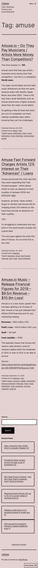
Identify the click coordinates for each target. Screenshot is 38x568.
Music (15, 131)
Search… (5, 417)
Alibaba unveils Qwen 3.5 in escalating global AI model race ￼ (17, 512)
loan (10, 258)
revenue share (29, 136)
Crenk (5, 3)
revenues (27, 386)
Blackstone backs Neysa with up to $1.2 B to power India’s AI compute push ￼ (17, 495)
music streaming (17, 136)
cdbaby (23, 381)
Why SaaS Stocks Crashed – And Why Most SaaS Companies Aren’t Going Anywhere (17, 479)
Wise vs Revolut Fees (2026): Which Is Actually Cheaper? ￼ (16, 447)
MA (13, 195)
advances (11, 256)
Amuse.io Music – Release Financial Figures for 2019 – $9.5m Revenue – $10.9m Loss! (16, 288)
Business (16, 253)
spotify (4, 138)
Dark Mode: (29, 565)
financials (19, 384)
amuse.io (16, 381)
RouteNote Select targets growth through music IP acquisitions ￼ (14, 462)
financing (4, 258)
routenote (5, 389)
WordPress (23, 560)
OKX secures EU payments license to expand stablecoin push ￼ (16, 526)
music (24, 133)
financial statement (8, 384)
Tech (20, 131)
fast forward (25, 256)
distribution (17, 133)
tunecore (13, 389)
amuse (10, 133)
